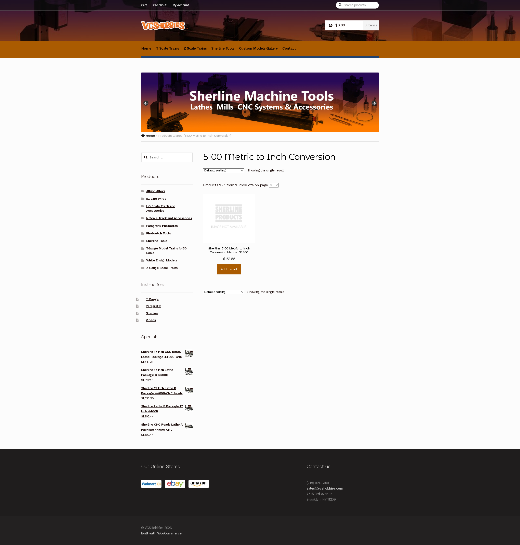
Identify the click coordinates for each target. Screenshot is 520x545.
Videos (151, 320)
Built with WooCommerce (161, 533)
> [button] (374, 103)
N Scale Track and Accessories (169, 218)
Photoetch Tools (158, 233)
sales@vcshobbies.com (325, 488)
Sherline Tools (222, 48)
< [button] (146, 103)
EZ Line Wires (156, 198)
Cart (144, 5)
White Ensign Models (161, 260)
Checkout (159, 5)
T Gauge (152, 299)
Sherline (152, 313)
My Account (181, 5)
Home (146, 48)
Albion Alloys (155, 191)
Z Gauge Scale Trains (162, 268)
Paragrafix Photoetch (162, 226)
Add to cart (229, 269)
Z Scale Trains (195, 48)
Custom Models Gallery (258, 48)
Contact (289, 48)
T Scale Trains (167, 48)
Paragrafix (153, 306)
